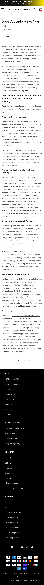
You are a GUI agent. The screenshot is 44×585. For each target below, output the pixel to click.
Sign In (7, 414)
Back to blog (23, 360)
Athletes (8, 463)
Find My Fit (9, 404)
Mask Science (10, 434)
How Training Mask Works (14, 429)
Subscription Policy (30, 580)
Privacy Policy (36, 573)
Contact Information (15, 580)
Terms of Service (16, 577)
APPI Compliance (11, 538)
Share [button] (6, 36)
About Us (8, 458)
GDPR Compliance (11, 522)
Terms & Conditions (12, 527)
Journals (8, 478)
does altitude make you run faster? (26, 316)
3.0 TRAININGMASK (12, 379)
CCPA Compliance (11, 517)
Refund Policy (24, 573)
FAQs (6, 409)
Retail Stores (10, 399)
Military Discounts (11, 483)
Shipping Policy (30, 577)
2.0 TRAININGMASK (12, 384)
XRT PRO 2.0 (9, 389)
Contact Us (9, 502)
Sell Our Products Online (14, 488)
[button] (35, 9)
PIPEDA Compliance (12, 533)
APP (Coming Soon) (12, 444)
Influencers (9, 468)
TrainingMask (12, 573)
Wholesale (8, 473)
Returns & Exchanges (13, 512)
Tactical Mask (10, 394)
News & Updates (11, 439)
